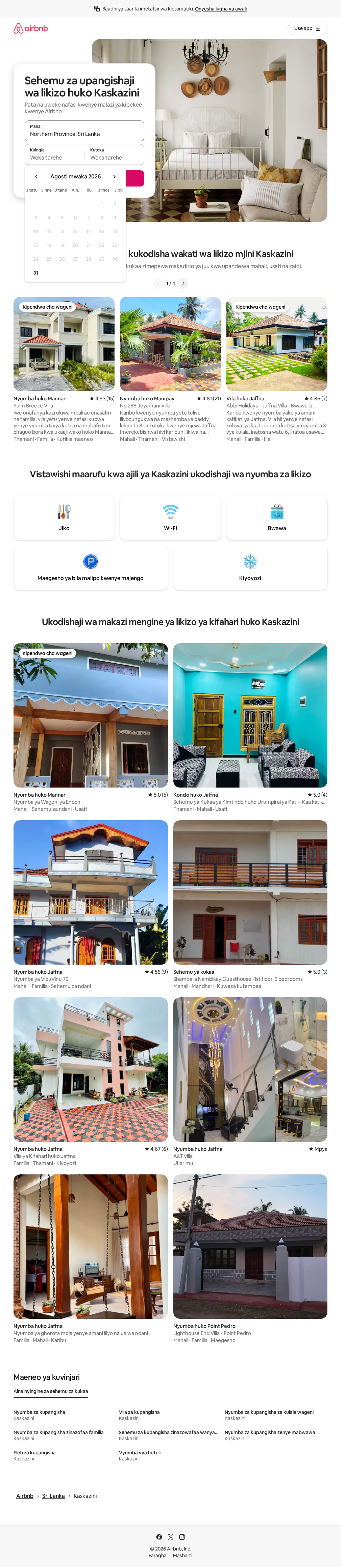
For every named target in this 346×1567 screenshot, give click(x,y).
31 (35, 273)
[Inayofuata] (183, 283)
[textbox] (54, 157)
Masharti (182, 1555)
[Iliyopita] (158, 283)
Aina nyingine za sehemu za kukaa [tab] (51, 1391)
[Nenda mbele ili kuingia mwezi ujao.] (114, 177)
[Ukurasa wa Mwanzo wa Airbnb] (31, 28)
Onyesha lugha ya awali (221, 9)
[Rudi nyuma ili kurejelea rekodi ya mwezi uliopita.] (36, 177)
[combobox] (84, 134)
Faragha (158, 1555)
